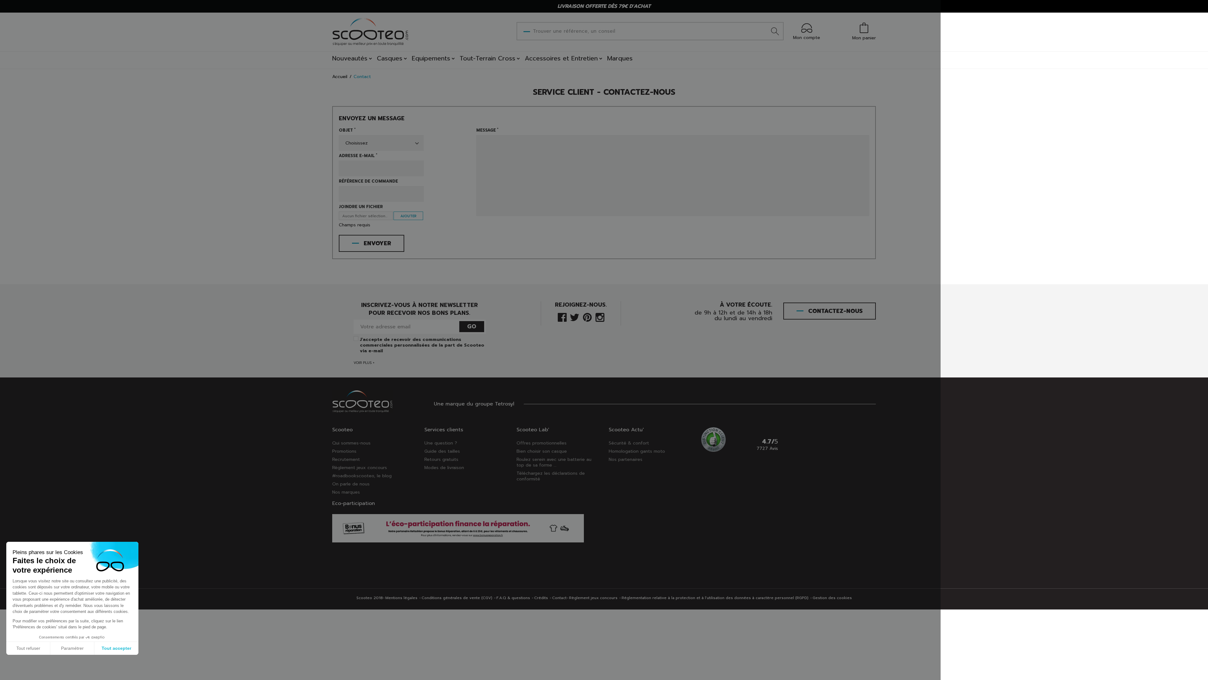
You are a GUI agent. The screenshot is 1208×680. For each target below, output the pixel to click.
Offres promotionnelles (542, 443)
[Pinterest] (587, 316)
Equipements (431, 58)
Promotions (344, 451)
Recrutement (346, 459)
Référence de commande (368, 181)
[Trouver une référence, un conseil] (775, 31)
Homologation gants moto (637, 451)
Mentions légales (401, 598)
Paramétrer (72, 648)
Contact (559, 598)
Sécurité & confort (629, 443)
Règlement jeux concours (359, 467)
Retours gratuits (441, 459)
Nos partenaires (625, 459)
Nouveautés (349, 58)
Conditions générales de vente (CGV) (457, 598)
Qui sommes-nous (351, 443)
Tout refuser (28, 648)
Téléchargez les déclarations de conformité (551, 476)
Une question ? (440, 443)
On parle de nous (351, 484)
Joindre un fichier (361, 207)
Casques (389, 58)
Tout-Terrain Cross (487, 58)
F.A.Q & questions (513, 598)
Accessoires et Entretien (561, 58)
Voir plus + (364, 363)
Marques (620, 58)
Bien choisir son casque (542, 451)
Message (487, 130)
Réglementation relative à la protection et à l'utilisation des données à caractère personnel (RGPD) (715, 598)
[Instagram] (600, 316)
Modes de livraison (444, 467)
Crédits (541, 598)
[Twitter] (574, 316)
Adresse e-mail (358, 156)
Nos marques (346, 492)
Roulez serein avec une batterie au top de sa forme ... (554, 462)
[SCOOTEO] (370, 31)
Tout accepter (116, 648)
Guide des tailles (442, 451)
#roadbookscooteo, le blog (362, 476)
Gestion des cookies (832, 598)
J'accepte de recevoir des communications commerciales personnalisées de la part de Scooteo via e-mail (422, 345)
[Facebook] (562, 316)
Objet (347, 130)
